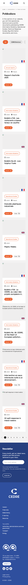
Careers (4, 507)
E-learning (5, 515)
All (5, 42)
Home (4, 9)
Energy (4, 533)
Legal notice (5, 574)
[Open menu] (4, 3)
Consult (7, 84)
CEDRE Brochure (16, 42)
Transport (5, 530)
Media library (6, 512)
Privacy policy (6, 576)
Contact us (7, 563)
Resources (11, 9)
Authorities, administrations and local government (13, 527)
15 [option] (22, 437)
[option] (1, 437)
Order (16, 213)
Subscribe (7, 475)
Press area (5, 510)
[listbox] (14, 437)
